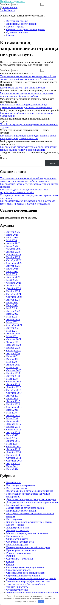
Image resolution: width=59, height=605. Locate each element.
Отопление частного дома (20, 541)
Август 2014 (13, 463)
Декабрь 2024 (13, 288)
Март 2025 (12, 280)
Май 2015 (11, 438)
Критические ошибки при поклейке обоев (22, 87)
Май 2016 (11, 412)
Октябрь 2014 (13, 457)
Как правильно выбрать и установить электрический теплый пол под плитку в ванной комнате (28, 148)
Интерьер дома (14, 519)
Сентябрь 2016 (14, 407)
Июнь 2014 (12, 469)
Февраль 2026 (13, 249)
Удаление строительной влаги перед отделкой (31, 578)
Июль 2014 (12, 466)
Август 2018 (13, 376)
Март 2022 (12, 322)
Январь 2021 (13, 342)
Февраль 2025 (13, 282)
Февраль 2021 (13, 339)
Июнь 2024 (12, 305)
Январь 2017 (13, 401)
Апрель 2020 (13, 364)
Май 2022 (11, 316)
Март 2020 (12, 367)
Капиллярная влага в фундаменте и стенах (29, 522)
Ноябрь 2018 (13, 373)
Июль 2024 (12, 302)
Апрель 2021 (13, 333)
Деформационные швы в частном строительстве (32, 502)
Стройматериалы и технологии (23, 575)
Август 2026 (13, 232)
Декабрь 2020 (13, 345)
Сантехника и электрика (19, 558)
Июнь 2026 (12, 237)
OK (41, 601)
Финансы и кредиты (17, 587)
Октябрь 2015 (13, 429)
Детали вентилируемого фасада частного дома (31, 499)
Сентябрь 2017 (14, 393)
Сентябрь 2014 (14, 460)
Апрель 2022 (13, 319)
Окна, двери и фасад (17, 539)
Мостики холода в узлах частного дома (27, 533)
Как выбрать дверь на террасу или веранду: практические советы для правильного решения (26, 106)
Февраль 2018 (13, 381)
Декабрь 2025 (13, 254)
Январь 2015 (13, 449)
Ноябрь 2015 (13, 426)
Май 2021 (11, 330)
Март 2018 (12, 378)
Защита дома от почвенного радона (25, 507)
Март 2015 (12, 443)
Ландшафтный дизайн (18, 527)
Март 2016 (12, 418)
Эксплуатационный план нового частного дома (32, 592)
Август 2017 (13, 395)
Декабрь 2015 (13, 424)
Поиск (3, 158)
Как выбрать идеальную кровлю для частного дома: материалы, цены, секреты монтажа (28, 137)
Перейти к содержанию (12, 1)
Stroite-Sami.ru (7, 10)
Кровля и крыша (15, 26)
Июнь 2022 (12, 313)
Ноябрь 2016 (13, 404)
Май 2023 (11, 308)
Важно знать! (13, 482)
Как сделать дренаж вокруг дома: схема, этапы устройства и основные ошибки (25, 191)
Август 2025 (13, 265)
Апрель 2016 (13, 415)
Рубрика (10, 555)
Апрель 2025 (13, 277)
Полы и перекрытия (17, 544)
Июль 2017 (12, 398)
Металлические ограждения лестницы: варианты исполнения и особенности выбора (26, 94)
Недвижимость (14, 536)
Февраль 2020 (13, 370)
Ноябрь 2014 (13, 455)
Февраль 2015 (13, 446)
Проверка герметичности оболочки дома (28, 547)
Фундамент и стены (17, 32)
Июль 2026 (12, 234)
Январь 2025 (13, 285)
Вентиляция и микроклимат (21, 485)
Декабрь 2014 (13, 452)
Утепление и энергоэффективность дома (28, 581)
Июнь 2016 (12, 409)
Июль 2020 (12, 356)
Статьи (10, 564)
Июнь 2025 (12, 271)
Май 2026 (11, 240)
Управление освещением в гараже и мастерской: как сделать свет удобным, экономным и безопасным (28, 77)
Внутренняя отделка (17, 21)
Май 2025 (11, 274)
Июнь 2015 (12, 435)
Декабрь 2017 (13, 387)
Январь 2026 (13, 251)
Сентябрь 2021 (14, 325)
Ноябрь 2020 (13, 347)
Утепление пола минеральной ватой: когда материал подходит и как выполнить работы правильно (28, 179)
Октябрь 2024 (13, 294)
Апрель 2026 (13, 243)
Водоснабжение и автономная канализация (29, 491)
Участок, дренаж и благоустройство (25, 584)
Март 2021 (12, 336)
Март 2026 (12, 246)
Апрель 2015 (13, 441)
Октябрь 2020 (13, 350)
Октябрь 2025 (13, 260)
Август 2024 (13, 299)
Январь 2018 (13, 384)
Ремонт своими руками (18, 553)
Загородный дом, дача (18, 505)
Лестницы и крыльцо (17, 530)
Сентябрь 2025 (14, 263)
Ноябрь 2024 (13, 291)
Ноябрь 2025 (13, 257)
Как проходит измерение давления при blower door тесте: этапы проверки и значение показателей (27, 202)
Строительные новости (18, 570)
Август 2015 (13, 432)
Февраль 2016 (13, 421)
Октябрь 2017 (13, 390)
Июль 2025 (12, 268)
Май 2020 (11, 361)
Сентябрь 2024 (14, 297)
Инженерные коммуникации (21, 23)
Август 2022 (13, 311)
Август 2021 (13, 328)
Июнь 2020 (12, 359)
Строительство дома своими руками (25, 29)
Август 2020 (13, 353)
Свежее (10, 35)
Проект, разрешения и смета (21, 550)
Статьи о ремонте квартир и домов (25, 567)
